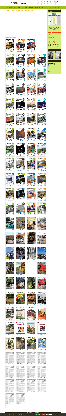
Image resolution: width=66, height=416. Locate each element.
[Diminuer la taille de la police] (59, 9)
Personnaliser (49, 414)
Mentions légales (31, 412)
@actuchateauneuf (52, 66)
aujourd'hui (54, 25)
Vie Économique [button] (52, 7)
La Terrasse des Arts (52, 64)
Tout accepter (37, 414)
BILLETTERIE (54, 32)
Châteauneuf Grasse (52, 63)
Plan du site (28, 412)
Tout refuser (43, 414)
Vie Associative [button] (45, 7)
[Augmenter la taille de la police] (60, 9)
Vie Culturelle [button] (24, 7)
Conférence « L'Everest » (52, 34)
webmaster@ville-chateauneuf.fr (34, 413)
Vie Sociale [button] (31, 7)
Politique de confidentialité (36, 412)
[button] (59, 7)
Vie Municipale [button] (9, 7)
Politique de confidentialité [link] (56, 414)
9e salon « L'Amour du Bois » (53, 39)
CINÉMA (50, 49)
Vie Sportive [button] (37, 7)
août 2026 (54, 13)
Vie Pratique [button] (16, 7)
